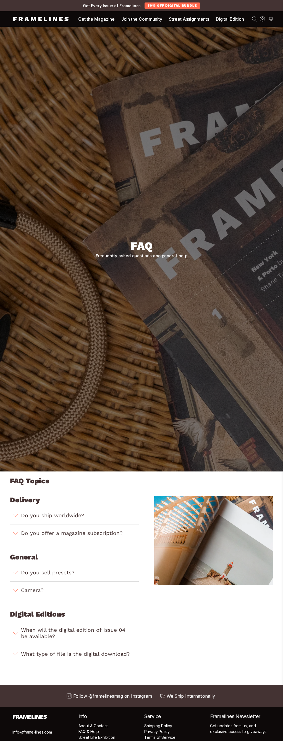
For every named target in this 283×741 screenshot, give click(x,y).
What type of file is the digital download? (75, 654)
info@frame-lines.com (32, 732)
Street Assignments (189, 19)
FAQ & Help (88, 731)
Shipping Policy (158, 725)
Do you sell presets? (47, 572)
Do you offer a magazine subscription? (71, 533)
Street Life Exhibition (96, 737)
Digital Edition (230, 19)
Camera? (32, 590)
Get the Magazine (96, 19)
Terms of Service (159, 737)
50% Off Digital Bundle (172, 5)
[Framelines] (41, 19)
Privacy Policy (157, 731)
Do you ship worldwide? (52, 515)
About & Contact (93, 725)
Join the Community (142, 19)
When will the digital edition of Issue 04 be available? (73, 633)
